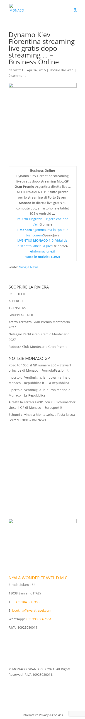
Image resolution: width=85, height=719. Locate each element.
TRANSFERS (17, 308)
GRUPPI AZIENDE (21, 315)
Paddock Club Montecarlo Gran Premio (38, 346)
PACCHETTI (17, 294)
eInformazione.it (42, 251)
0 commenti (18, 75)
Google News (29, 267)
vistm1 (18, 70)
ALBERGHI (16, 301)
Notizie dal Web (61, 70)
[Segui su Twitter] (47, 687)
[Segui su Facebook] (38, 687)
